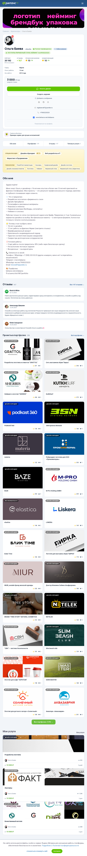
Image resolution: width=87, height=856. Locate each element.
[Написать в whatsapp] (48, 102)
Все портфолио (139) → (43, 722)
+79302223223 (45, 112)
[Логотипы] (43, 784)
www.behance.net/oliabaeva (44, 117)
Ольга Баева (14, 48)
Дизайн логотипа (66, 165)
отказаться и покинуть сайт (37, 851)
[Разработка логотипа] (43, 751)
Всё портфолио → (77, 335)
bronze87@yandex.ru (19, 265)
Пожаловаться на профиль (43, 124)
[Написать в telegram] (39, 102)
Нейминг (39, 169)
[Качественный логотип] (43, 818)
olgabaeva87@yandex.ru (45, 108)
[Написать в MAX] (43, 102)
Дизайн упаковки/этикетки (15, 169)
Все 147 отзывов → (77, 285)
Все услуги (80, 732)
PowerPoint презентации (25, 165)
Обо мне (13, 144)
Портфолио (33, 144)
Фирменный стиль (51, 169)
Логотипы (30, 169)
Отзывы (53, 144)
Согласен (56, 851)
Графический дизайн (51, 165)
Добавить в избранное (44, 98)
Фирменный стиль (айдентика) (70, 169)
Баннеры (38, 165)
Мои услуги (9, 731)
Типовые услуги (74, 144)
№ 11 (38, 153)
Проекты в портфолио (14, 335)
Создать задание (43, 94)
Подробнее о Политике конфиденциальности (60, 846)
